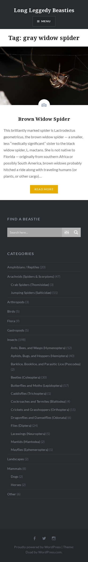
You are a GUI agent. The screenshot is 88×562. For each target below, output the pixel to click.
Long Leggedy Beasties (44, 10)
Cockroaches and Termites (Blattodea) (38, 401)
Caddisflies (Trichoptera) (28, 393)
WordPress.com (50, 552)
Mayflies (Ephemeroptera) (29, 450)
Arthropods (15, 302)
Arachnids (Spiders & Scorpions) (30, 276)
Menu (46, 21)
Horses (16, 485)
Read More (44, 189)
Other (11, 494)
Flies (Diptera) (21, 425)
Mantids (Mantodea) (25, 442)
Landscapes (15, 459)
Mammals (14, 469)
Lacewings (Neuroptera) (28, 434)
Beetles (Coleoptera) (25, 377)
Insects (12, 340)
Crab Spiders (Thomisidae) (30, 285)
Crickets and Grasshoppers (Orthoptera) (40, 410)
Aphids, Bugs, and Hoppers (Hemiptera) (39, 356)
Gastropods (15, 330)
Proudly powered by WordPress (37, 547)
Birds (11, 311)
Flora (11, 321)
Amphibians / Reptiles (23, 267)
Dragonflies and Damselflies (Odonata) (39, 418)
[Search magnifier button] (76, 232)
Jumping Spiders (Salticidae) (31, 293)
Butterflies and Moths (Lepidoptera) (36, 385)
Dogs (14, 476)
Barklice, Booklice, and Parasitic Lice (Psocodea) (45, 364)
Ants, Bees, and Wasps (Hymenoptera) (38, 348)
